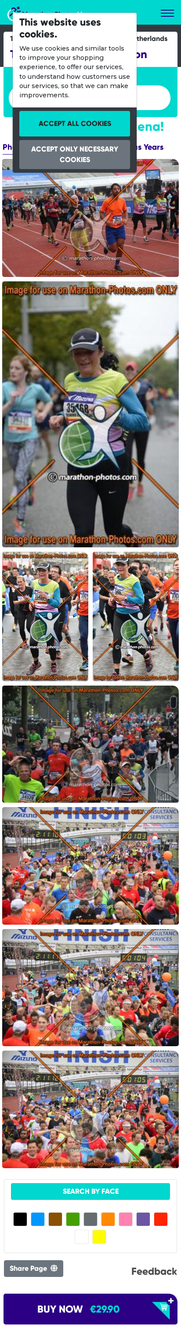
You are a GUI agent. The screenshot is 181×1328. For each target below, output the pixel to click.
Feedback (154, 1271)
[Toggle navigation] (167, 13)
